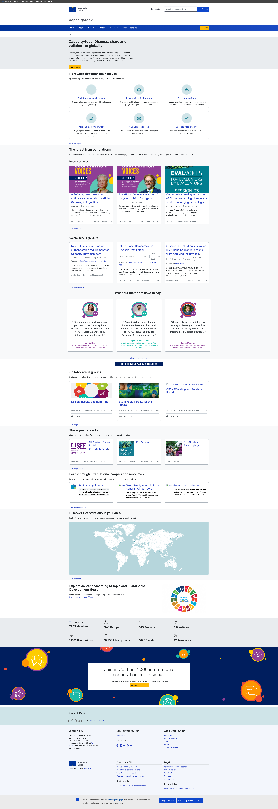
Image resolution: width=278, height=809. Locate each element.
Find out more (75, 144)
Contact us (120, 735)
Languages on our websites (175, 767)
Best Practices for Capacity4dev (93, 261)
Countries (92, 28)
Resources (114, 28)
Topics (82, 28)
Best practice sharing (187, 127)
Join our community (139, 685)
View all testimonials (138, 358)
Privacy (167, 744)
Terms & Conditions (172, 747)
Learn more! (75, 67)
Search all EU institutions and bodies (179, 788)
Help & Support (170, 738)
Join (206, 28)
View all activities (76, 287)
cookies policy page (115, 800)
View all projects (76, 468)
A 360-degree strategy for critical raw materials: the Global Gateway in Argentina (91, 198)
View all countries (76, 578)
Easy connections (187, 98)
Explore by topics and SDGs (81, 597)
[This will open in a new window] (78, 9)
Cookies (167, 776)
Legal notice (169, 773)
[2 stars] (71, 720)
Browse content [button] (130, 28)
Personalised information (91, 127)
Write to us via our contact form (129, 773)
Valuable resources (139, 127)
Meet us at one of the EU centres (130, 776)
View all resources (77, 507)
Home (72, 28)
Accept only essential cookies (189, 801)
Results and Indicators (187, 485)
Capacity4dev (81, 20)
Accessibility (169, 779)
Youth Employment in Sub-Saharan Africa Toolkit (142, 487)
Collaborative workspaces (91, 98)
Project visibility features (139, 98)
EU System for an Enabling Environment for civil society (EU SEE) (99, 448)
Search (205, 9)
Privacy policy (170, 770)
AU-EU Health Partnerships (192, 444)
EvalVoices (179, 264)
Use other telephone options (128, 770)
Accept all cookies (167, 801)
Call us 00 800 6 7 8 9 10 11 (127, 767)
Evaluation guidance (91, 485)
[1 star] (69, 720)
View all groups (76, 425)
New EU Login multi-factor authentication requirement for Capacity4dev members (90, 249)
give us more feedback (99, 720)
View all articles (76, 228)
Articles (103, 28)
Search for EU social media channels (131, 785)
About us (168, 735)
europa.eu (88, 768)
